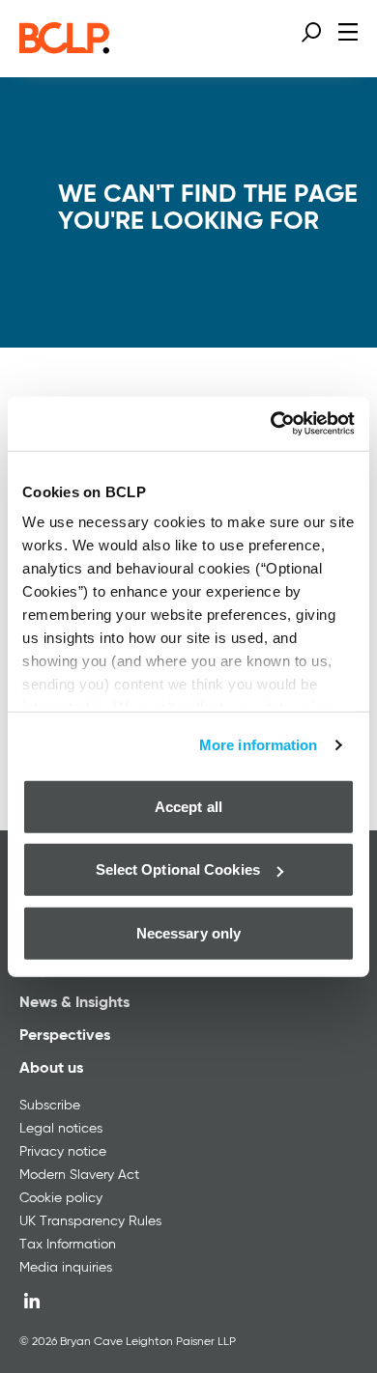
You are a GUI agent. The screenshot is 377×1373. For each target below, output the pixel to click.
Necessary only (188, 932)
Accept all (188, 806)
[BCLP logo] (64, 48)
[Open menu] (348, 31)
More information (258, 745)
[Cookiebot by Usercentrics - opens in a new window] (271, 423)
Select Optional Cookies (178, 869)
